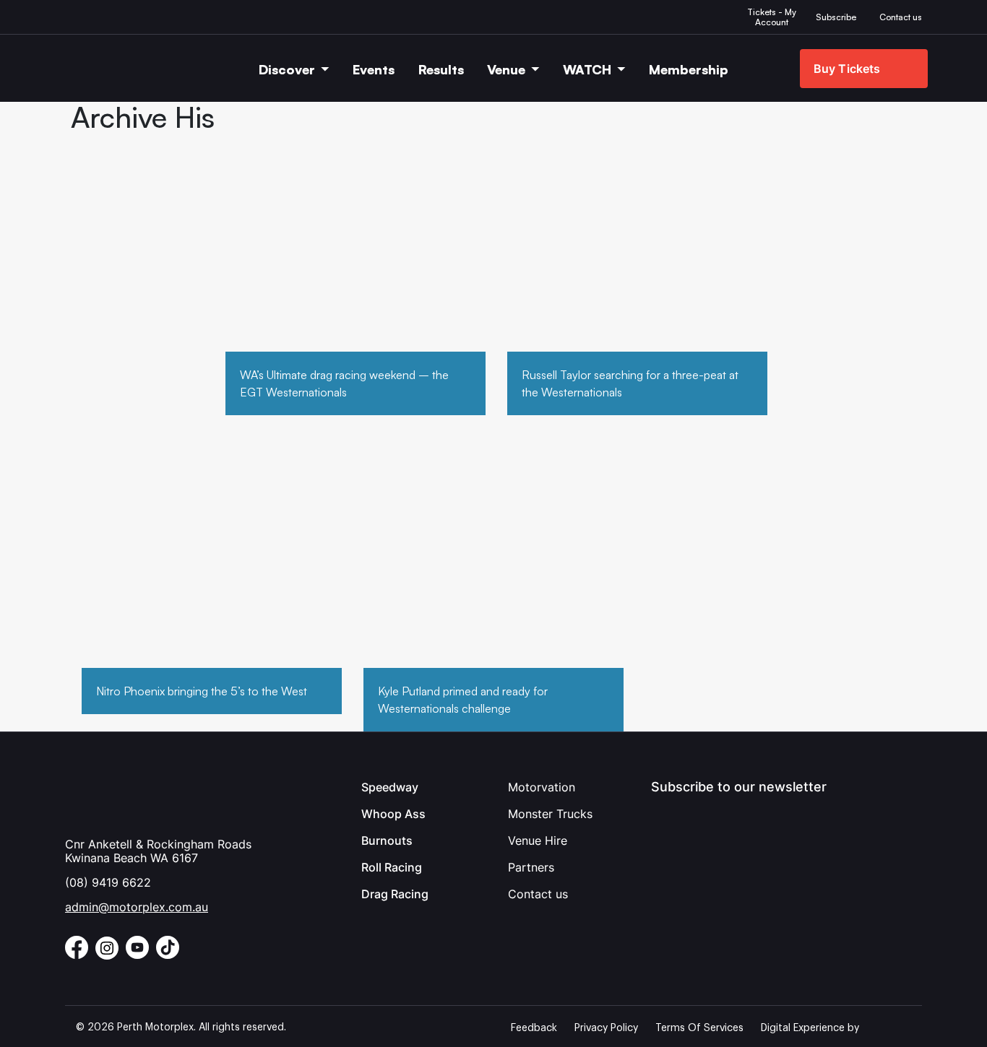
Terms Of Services (699, 1028)
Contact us (538, 894)
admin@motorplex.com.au (136, 907)
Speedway (389, 787)
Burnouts (387, 840)
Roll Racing (391, 867)
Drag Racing (394, 894)
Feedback (534, 1028)
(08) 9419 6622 (108, 882)
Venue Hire (537, 840)
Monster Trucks (550, 814)
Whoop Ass (393, 814)
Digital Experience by (810, 1028)
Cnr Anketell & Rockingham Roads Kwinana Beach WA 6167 (158, 851)
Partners (531, 867)
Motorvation (541, 787)
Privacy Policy (606, 1028)
